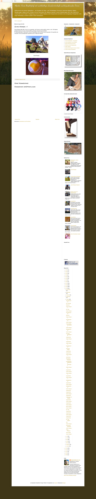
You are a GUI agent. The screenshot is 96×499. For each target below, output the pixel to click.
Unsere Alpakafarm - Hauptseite (71, 40)
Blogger (64, 482)
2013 (66, 448)
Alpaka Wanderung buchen (70, 43)
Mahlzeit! (68, 305)
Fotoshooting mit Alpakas (75, 176)
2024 (66, 271)
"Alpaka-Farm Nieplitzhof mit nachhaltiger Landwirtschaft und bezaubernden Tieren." (47, 5)
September (68, 296)
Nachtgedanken (74, 208)
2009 (66, 454)
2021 (66, 276)
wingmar (55, 482)
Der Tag (67, 309)
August (67, 299)
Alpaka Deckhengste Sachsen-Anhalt (72, 47)
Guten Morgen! (68, 430)
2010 (66, 453)
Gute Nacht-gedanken (68, 426)
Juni (67, 437)
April (67, 441)
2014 (66, 288)
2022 (66, 275)
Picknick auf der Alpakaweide (70, 45)
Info (67, 422)
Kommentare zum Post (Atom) (25, 121)
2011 (66, 451)
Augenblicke (73, 201)
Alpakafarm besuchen (68, 359)
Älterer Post (57, 119)
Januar (67, 446)
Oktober (68, 295)
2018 (66, 281)
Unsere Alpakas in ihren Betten (71, 42)
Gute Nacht (68, 357)
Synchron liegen (68, 349)
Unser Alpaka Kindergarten (69, 324)
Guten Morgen (73, 169)
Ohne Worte (68, 432)
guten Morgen (68, 406)
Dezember (68, 289)
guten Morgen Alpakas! (75, 184)
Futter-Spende (68, 46)
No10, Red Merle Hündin (75, 234)
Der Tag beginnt (68, 420)
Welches (67, 315)
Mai (67, 439)
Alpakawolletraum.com (75, 460)
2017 (66, 283)
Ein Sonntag (68, 303)
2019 (66, 279)
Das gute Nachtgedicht (69, 334)
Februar (68, 444)
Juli (67, 436)
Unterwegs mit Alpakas (69, 398)
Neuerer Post (17, 119)
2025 (66, 270)
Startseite (37, 119)
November (68, 292)
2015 (66, 286)
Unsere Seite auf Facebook (70, 49)
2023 (66, 273)
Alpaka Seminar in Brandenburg (74, 192)
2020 (66, 278)
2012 (66, 449)
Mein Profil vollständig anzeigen (70, 475)
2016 (66, 284)
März (67, 442)
